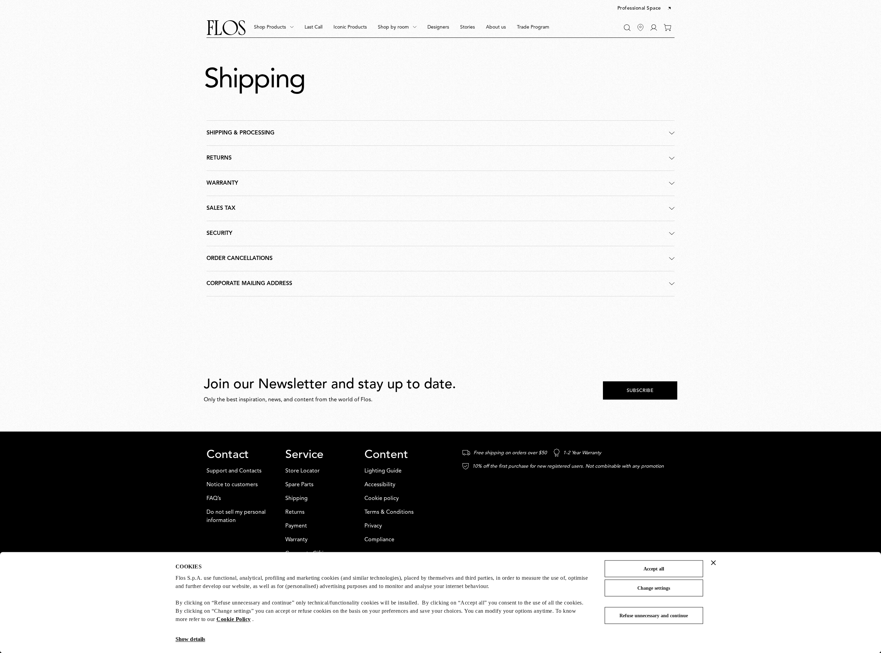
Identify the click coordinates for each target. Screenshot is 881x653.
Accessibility (379, 485)
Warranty (296, 540)
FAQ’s (213, 498)
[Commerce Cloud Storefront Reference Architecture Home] (226, 27)
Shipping (296, 498)
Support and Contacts (234, 471)
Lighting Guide (383, 471)
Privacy (373, 526)
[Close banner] (713, 562)
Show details (190, 639)
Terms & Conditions (389, 512)
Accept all (654, 569)
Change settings (653, 588)
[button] (644, 8)
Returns (295, 512)
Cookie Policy (233, 619)
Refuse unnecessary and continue (653, 615)
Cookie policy (381, 498)
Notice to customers (232, 485)
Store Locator (302, 471)
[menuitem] (273, 27)
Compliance (379, 540)
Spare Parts (299, 485)
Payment (296, 526)
